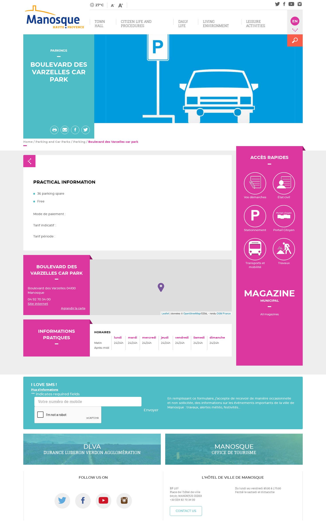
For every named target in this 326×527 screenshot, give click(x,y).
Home (28, 142)
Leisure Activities (255, 23)
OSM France (224, 313)
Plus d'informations (44, 389)
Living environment (216, 23)
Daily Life (183, 23)
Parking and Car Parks (52, 142)
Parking (79, 142)
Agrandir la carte (73, 308)
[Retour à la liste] (29, 161)
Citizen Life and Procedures (136, 23)
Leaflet (165, 313)
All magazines (269, 314)
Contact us (186, 511)
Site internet (38, 304)
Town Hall (100, 23)
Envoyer (151, 410)
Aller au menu (13, 2)
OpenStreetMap (191, 313)
